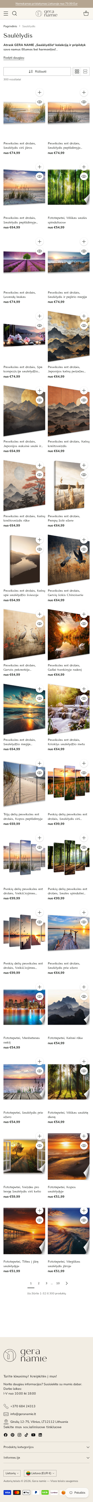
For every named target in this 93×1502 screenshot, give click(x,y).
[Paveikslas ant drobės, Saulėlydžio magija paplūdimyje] (24, 709)
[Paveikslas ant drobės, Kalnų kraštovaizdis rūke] (24, 486)
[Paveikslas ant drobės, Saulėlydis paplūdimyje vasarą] (24, 187)
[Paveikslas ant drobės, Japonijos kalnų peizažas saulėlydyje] (69, 336)
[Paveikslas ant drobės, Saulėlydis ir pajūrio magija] (69, 262)
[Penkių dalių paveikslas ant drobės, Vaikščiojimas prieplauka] (24, 933)
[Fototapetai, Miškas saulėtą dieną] (69, 1082)
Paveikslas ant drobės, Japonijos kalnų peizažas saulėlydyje (66, 371)
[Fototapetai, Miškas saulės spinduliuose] (69, 187)
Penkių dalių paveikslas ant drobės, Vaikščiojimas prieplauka (23, 968)
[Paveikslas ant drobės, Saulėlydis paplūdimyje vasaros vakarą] (69, 113)
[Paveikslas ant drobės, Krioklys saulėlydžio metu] (69, 709)
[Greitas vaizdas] (39, 102)
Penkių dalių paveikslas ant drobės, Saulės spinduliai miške (67, 893)
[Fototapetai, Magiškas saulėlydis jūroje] (69, 1231)
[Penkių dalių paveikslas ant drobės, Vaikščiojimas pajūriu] (24, 858)
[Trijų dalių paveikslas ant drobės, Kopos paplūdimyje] (24, 784)
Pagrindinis (10, 26)
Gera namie (39, 1481)
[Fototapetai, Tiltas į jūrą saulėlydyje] (24, 1231)
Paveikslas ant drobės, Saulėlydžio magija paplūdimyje (19, 744)
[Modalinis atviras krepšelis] (86, 13)
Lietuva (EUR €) (41, 1473)
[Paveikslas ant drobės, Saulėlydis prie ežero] (69, 933)
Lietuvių (11, 1473)
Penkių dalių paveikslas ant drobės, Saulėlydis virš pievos (67, 819)
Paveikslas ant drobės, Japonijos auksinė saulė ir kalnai (22, 446)
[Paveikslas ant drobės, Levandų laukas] (24, 262)
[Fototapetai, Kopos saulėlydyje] (69, 1156)
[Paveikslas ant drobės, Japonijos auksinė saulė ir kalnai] (24, 411)
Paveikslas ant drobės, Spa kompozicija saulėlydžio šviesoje (22, 371)
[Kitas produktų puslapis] (66, 1283)
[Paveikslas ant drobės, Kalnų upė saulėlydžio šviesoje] (24, 560)
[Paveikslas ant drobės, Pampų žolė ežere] (69, 486)
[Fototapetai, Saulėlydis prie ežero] (24, 1082)
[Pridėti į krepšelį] (39, 92)
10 (58, 1283)
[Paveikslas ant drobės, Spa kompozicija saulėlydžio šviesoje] (24, 336)
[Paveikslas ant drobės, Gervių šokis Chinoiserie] (69, 560)
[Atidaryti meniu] (5, 13)
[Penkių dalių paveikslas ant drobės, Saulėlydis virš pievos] (69, 784)
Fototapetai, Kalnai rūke (65, 1038)
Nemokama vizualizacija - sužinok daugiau (46, 4)
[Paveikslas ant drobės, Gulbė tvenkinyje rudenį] (69, 635)
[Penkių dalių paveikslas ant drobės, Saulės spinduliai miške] (69, 858)
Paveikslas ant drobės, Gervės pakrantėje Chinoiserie (19, 670)
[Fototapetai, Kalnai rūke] (69, 1007)
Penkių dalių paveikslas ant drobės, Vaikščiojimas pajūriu (23, 893)
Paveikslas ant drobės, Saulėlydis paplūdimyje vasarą (19, 222)
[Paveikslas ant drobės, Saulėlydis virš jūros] (24, 113)
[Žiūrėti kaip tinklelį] (77, 71)
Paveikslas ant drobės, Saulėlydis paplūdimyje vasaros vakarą (64, 148)
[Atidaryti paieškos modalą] (14, 13)
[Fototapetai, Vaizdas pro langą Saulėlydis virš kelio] (24, 1156)
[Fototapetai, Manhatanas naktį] (24, 1007)
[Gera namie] (46, 13)
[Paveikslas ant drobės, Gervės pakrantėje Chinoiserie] (24, 635)
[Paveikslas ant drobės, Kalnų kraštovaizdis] (69, 411)
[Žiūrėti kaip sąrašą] (85, 71)
